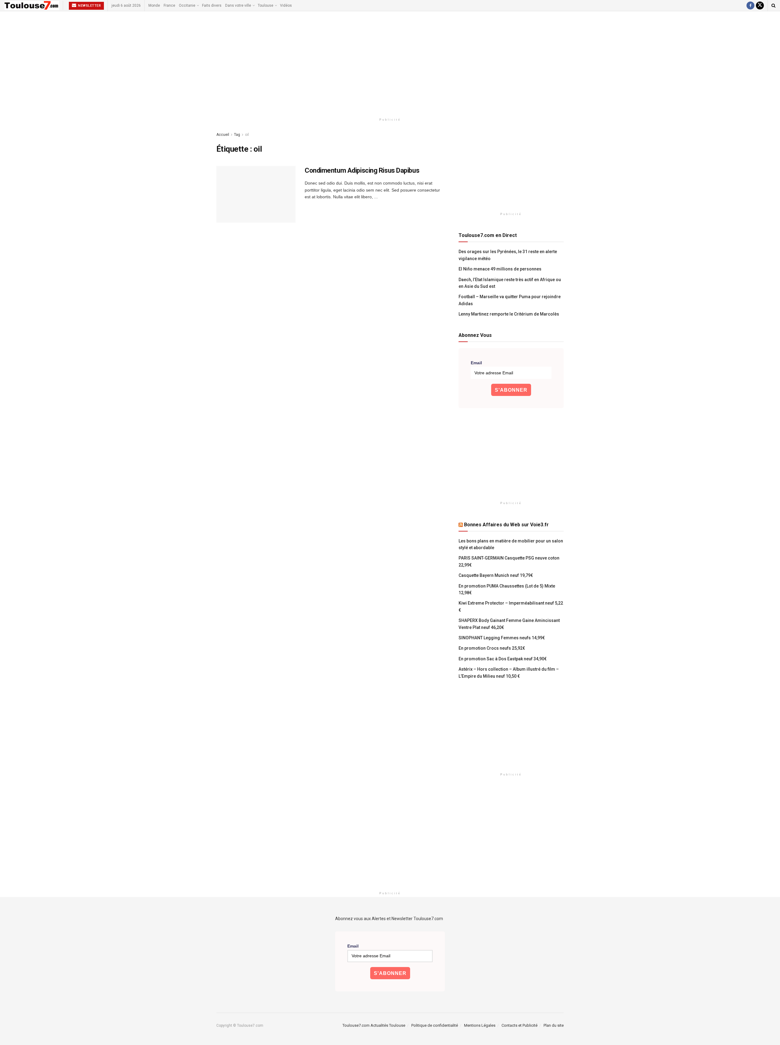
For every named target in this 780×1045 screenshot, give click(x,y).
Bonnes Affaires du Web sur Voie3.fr (506, 525)
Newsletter (89, 6)
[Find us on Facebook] (750, 5)
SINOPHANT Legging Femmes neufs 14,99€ (502, 637)
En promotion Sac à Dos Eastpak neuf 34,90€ (503, 658)
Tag (237, 134)
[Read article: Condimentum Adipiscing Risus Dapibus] (256, 194)
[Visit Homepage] (32, 5)
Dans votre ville (238, 5)
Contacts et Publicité (519, 1025)
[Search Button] (773, 5)
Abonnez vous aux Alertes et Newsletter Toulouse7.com (389, 918)
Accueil (222, 134)
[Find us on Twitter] (760, 5)
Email (476, 362)
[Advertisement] (390, 63)
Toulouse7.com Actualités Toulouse (373, 1025)
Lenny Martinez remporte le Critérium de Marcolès (509, 314)
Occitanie (187, 5)
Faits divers (212, 5)
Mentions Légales (479, 1025)
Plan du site (554, 1025)
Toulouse (265, 5)
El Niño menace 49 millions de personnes (500, 269)
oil (247, 134)
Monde (154, 5)
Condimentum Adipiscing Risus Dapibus (362, 170)
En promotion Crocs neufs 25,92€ (492, 648)
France (169, 5)
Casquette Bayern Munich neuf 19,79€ (496, 575)
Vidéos (286, 5)
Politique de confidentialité (434, 1025)
